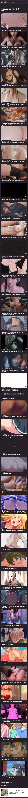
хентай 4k (4, 785)
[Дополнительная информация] (26, 26)
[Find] (26, 2)
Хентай (4, 2)
